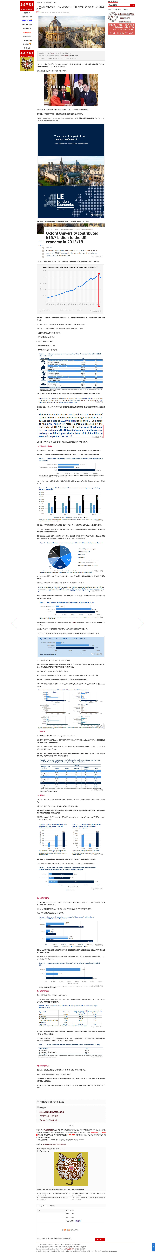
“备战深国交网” (48, 1130)
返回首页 (27, 13)
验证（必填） (70, 1221)
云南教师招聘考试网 (91, 1251)
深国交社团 (27, 36)
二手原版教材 (27, 40)
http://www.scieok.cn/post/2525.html (54, 1144)
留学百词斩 (68, 1251)
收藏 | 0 (71, 1125)
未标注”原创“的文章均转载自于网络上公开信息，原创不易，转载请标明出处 (58, 1244)
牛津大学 (65, 55)
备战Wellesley (112, 1251)
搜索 (132, 5)
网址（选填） (70, 1217)
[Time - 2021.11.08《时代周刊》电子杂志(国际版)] (14, 623)
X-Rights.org (46, 1251)
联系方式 (83, 1247)
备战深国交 (76, 1247)
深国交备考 (39, 1247)
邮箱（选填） (70, 1214)
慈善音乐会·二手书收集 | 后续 (48, 1120)
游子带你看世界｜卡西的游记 (48, 1116)
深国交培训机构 (67, 1247)
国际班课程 (27, 28)
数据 (38, 1149)
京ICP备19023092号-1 (79, 1249)
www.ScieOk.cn (47, 1249)
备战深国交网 (27, 6)
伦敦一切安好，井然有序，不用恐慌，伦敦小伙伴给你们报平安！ (88, 1198)
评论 (68, 12)
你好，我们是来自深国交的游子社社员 (51, 1112)
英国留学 (43, 1149)
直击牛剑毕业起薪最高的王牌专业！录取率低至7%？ (52, 1198)
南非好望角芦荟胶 (78, 1251)
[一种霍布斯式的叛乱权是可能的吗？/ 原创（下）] (140, 623)
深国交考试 (57, 1247)
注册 (69, 1230)
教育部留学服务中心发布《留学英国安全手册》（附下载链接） (53, 1193)
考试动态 (27, 48)
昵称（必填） (70, 1210)
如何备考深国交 (48, 1247)
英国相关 (49, 2)
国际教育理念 (27, 17)
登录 (65, 1230)
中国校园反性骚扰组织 (57, 1251)
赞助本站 (52, 1206)
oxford (75, 622)
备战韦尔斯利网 (103, 1251)
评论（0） (42, 1206)
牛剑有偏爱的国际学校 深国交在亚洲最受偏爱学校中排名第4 (88, 1193)
